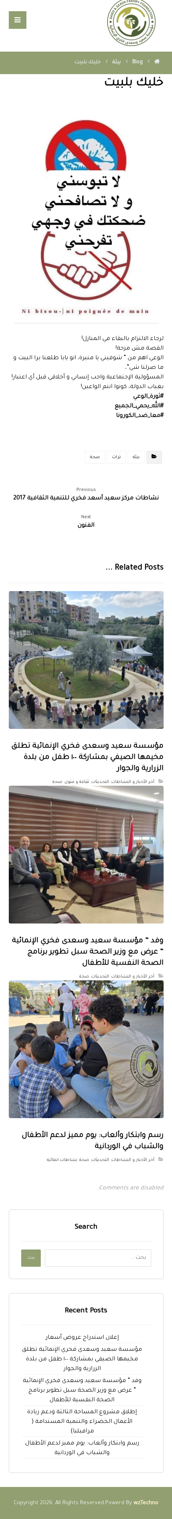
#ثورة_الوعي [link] (148, 397)
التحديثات (100, 782)
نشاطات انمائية (62, 1160)
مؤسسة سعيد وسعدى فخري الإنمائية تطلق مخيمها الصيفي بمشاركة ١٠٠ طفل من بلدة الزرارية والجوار (82, 1359)
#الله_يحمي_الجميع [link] (139, 406)
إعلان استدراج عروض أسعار (82, 1338)
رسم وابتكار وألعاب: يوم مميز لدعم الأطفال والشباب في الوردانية (82, 1449)
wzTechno (146, 1503)
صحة (95, 457)
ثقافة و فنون (76, 782)
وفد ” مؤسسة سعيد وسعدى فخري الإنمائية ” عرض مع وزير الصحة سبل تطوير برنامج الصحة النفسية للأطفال (82, 1391)
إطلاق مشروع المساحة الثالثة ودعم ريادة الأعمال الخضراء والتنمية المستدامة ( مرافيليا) (82, 1422)
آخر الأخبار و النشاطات (132, 782)
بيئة (136, 457)
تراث (116, 457)
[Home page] (157, 62)
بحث (31, 1258)
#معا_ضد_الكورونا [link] (140, 416)
